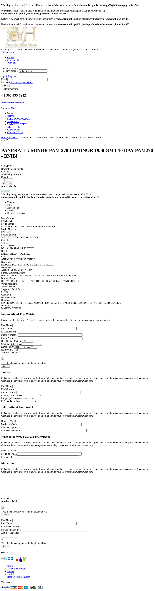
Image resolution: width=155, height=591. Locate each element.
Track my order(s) (9, 71)
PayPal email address (11, 529)
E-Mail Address (8, 331)
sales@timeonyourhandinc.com (12, 102)
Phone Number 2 (9, 338)
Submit (5, 366)
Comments (6, 498)
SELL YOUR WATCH (18, 118)
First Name (6, 325)
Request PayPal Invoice (18, 577)
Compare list (13, 60)
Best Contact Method (11, 341)
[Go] (49, 71)
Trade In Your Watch (17, 568)
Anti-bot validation (10, 352)
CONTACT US (15, 132)
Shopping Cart (8, 108)
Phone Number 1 (9, 335)
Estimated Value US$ (11, 430)
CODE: (5, 171)
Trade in (11, 574)
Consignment (13, 129)
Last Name (6, 328)
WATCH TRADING (17, 124)
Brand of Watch (9, 421)
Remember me (11, 89)
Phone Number (8, 392)
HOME (11, 116)
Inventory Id (7, 457)
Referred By (7, 349)
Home (4, 137)
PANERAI (13, 137)
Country (5, 344)
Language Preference (11, 347)
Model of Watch (9, 424)
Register (12, 76)
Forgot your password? (21, 82)
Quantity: (5, 177)
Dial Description (9, 427)
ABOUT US (13, 127)
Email (4, 79)
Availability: (7, 174)
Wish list (11, 63)
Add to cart (7, 183)
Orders (10, 57)
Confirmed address (10, 526)
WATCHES (13, 121)
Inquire (10, 571)
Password (5, 82)
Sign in (4, 76)
